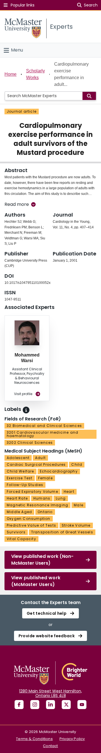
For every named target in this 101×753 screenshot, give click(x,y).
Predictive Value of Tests (31, 525)
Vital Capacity (21, 538)
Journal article (21, 111)
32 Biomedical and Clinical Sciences (44, 425)
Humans (41, 498)
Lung (61, 498)
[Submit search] (89, 96)
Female (45, 478)
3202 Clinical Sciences (30, 442)
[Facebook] (19, 704)
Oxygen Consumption (28, 518)
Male (78, 505)
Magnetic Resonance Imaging (37, 505)
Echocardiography (59, 471)
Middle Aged (19, 511)
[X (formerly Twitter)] (66, 704)
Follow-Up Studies (25, 484)
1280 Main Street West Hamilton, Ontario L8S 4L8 (50, 693)
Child (76, 464)
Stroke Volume (76, 525)
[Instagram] (34, 704)
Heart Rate (17, 498)
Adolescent (18, 457)
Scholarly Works (35, 74)
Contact (50, 745)
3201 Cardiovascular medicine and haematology (42, 434)
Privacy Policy (72, 738)
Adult (40, 457)
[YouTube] (81, 704)
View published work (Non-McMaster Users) (42, 559)
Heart (69, 491)
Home (10, 74)
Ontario (45, 511)
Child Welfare (20, 471)
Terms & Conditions (34, 738)
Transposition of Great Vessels (62, 532)
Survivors (16, 532)
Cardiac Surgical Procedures (36, 464)
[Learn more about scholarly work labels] (26, 410)
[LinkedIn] (50, 704)
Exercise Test (20, 478)
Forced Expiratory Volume (32, 491)
